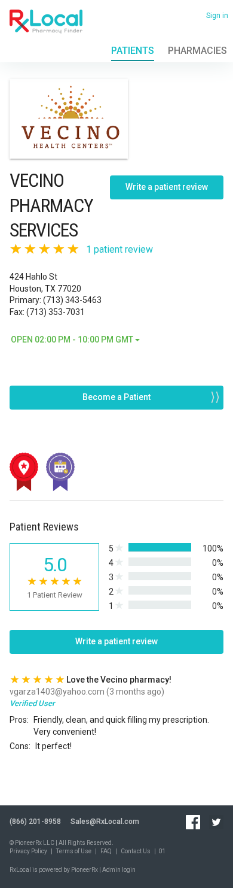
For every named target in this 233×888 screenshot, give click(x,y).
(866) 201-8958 (35, 821)
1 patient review (119, 249)
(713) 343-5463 (72, 300)
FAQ (106, 851)
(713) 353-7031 (55, 312)
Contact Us (136, 851)
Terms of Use (73, 851)
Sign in (217, 15)
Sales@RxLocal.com (104, 821)
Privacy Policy (28, 851)
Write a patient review (166, 187)
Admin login (119, 869)
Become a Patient (116, 397)
